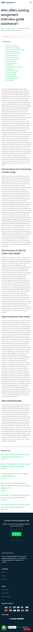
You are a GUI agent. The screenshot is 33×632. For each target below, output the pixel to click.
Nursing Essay (9, 65)
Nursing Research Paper (12, 70)
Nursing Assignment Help (12, 57)
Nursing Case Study (11, 61)
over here (5, 155)
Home (2, 28)
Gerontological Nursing (12, 78)
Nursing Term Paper (11, 72)
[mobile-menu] (30, 2)
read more (4, 394)
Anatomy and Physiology (12, 46)
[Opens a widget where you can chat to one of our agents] (27, 629)
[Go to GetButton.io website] (3, 630)
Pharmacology (10, 80)
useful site (13, 238)
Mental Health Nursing (12, 55)
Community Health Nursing (13, 53)
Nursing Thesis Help (11, 74)
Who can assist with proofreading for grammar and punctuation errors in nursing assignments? (15, 485)
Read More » (4, 459)
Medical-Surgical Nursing (12, 51)
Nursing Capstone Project (12, 59)
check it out (5, 102)
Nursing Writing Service (11, 28)
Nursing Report (10, 69)
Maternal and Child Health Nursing (15, 50)
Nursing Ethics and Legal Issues (14, 67)
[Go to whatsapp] (4, 627)
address (4, 235)
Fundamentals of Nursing (12, 48)
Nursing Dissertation (11, 63)
